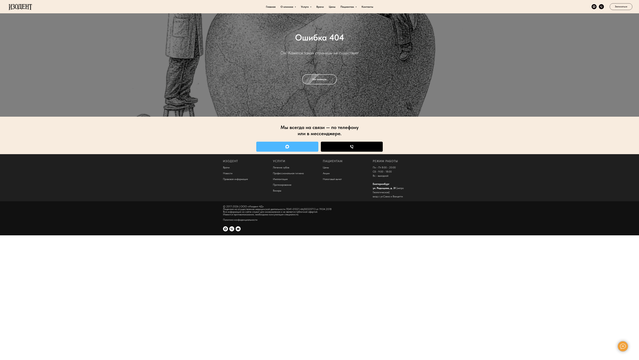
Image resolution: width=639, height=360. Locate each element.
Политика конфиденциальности (240, 219)
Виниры (277, 190)
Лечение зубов (281, 167)
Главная (271, 6)
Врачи (320, 6)
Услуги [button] (305, 6)
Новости (227, 173)
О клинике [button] (287, 6)
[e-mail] (238, 228)
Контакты (367, 6)
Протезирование (282, 184)
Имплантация (280, 179)
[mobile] (601, 6)
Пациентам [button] (347, 6)
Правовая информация (235, 179)
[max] (594, 6)
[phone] (231, 228)
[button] (621, 6)
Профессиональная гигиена (288, 173)
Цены (332, 6)
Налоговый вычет (332, 179)
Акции (326, 173)
